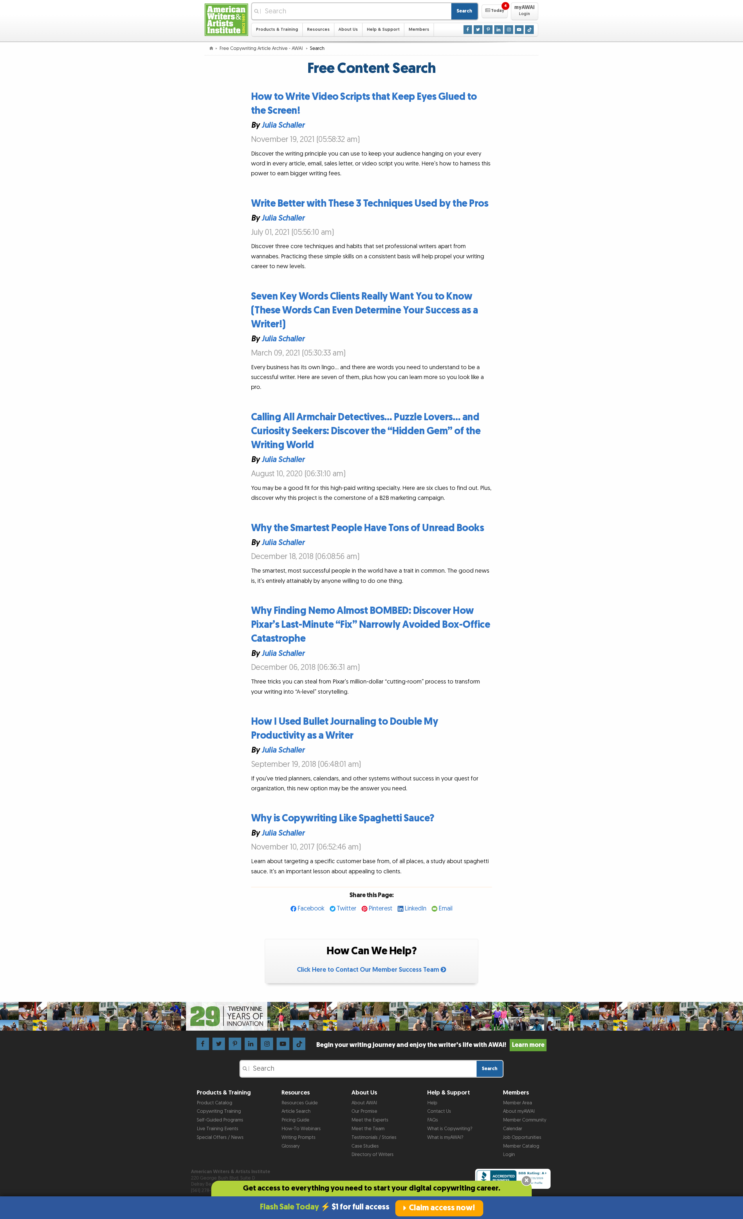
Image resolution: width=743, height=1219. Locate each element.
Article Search (296, 1111)
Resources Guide (300, 1103)
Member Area (517, 1103)
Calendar (512, 1129)
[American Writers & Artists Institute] (226, 19)
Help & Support (383, 29)
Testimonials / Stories (373, 1137)
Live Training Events (217, 1129)
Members (419, 29)
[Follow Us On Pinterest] (488, 29)
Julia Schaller (283, 125)
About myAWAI (519, 1111)
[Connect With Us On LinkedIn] (498, 29)
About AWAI (364, 1103)
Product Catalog (214, 1103)
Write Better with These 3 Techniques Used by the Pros (369, 203)
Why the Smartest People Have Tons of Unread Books (367, 528)
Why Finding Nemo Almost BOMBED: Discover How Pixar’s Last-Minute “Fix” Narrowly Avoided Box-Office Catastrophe (370, 624)
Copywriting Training (219, 1111)
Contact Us (439, 1111)
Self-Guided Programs (220, 1120)
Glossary (291, 1146)
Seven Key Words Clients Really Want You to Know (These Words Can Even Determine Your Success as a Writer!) (364, 310)
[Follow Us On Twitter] (478, 29)
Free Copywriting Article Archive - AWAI (261, 48)
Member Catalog (521, 1146)
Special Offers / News (220, 1137)
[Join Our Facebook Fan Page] (468, 29)
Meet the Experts (369, 1120)
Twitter (346, 908)
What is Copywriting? (449, 1129)
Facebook (310, 908)
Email (445, 908)
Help (432, 1103)
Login (509, 1154)
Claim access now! (442, 1208)
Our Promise (364, 1111)
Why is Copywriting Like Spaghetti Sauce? (342, 818)
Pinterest (380, 908)
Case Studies (365, 1146)
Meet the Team (368, 1129)
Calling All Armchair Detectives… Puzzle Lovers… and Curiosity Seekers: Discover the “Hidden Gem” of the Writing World (366, 431)
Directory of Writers (372, 1154)
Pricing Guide (295, 1120)
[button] (494, 11)
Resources (318, 29)
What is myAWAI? (445, 1137)
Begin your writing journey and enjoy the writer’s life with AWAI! (430, 1045)
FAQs (432, 1120)
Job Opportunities (522, 1137)
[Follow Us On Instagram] (508, 29)
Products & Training (277, 29)
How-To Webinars (301, 1129)
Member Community (524, 1120)
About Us (348, 29)
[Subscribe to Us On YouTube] (519, 29)
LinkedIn (415, 908)
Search (464, 11)
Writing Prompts (298, 1137)
